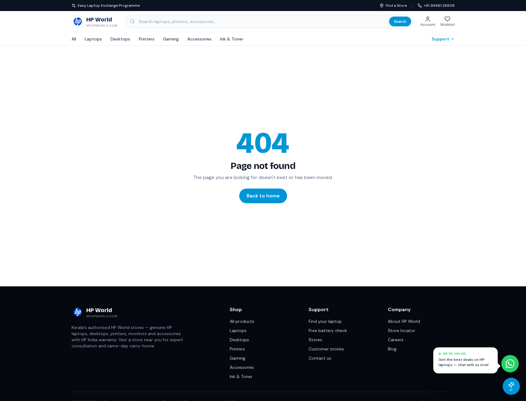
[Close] (493, 352)
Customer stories (326, 349)
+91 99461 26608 (439, 5)
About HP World (404, 321)
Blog (392, 349)
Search (400, 21)
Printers (146, 39)
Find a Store (396, 5)
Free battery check (328, 330)
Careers (395, 339)
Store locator (401, 330)
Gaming (171, 39)
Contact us (320, 358)
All (74, 39)
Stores (315, 339)
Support (440, 39)
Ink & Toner (231, 39)
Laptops (93, 39)
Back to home (263, 196)
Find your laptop (325, 321)
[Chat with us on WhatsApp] (510, 364)
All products (242, 321)
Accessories (199, 39)
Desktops (120, 39)
